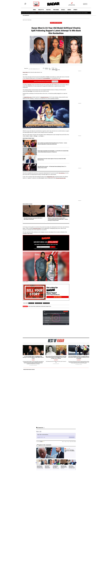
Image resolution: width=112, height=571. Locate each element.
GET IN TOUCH (57, 297)
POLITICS (48, 9)
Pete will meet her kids (60, 178)
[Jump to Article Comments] (43, 68)
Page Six (29, 84)
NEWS (34, 9)
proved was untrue (37, 228)
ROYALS (63, 9)
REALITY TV (41, 9)
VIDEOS (69, 9)
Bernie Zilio (26, 68)
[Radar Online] (53, 4)
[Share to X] (50, 68)
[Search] (25, 4)
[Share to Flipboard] (53, 68)
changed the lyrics (44, 97)
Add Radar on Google (56, 69)
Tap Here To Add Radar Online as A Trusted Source (42, 81)
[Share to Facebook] (46, 68)
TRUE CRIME (56, 9)
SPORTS (75, 9)
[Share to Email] (56, 68)
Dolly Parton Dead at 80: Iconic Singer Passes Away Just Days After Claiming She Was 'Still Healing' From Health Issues (83, 12)
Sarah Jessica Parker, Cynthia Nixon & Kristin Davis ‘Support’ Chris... (39, 306)
